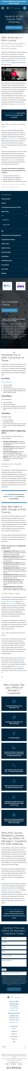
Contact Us (14, 1039)
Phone (3, 947)
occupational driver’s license (13, 890)
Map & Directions (14, 1010)
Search (4, 1047)
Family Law (14, 1034)
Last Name (4, 942)
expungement (19, 666)
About (14, 1028)
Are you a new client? (7, 955)
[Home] (13, 8)
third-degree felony (11, 603)
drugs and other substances (12, 138)
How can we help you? (7, 960)
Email (3, 951)
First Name (4, 938)
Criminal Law (14, 1031)
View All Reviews (9, 310)
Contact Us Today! (14, 27)
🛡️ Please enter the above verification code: (12, 972)
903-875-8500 (14, 1004)
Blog (14, 1041)
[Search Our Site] (24, 1046)
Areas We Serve (14, 1036)
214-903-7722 (14, 1016)
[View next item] (15, 294)
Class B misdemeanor (6, 382)
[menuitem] (14, 199)
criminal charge (12, 160)
